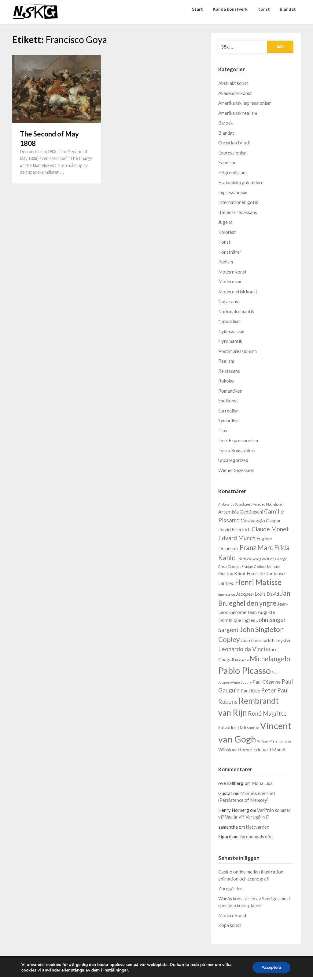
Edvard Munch (237, 537)
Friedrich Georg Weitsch (255, 559)
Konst (263, 9)
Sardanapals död (256, 836)
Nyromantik (230, 341)
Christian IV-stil (234, 142)
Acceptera (271, 967)
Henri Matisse (258, 582)
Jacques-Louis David (257, 594)
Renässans (229, 371)
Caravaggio (253, 520)
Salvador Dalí (232, 727)
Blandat (288, 9)
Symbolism (229, 420)
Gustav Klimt (232, 573)
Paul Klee (250, 690)
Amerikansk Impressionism (244, 103)
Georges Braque (240, 566)
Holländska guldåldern (240, 182)
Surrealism (229, 410)
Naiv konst (229, 301)
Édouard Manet (269, 749)
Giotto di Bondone (267, 566)
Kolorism (227, 232)
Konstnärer (229, 252)
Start (197, 9)
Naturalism (229, 321)
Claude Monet (270, 528)
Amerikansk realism (237, 113)
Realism (226, 361)
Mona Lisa (262, 783)
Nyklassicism (231, 331)
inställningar (115, 970)
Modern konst (232, 271)
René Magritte (267, 713)
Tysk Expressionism (238, 440)
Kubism (225, 261)
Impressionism (232, 192)
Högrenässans (233, 172)
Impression (226, 594)
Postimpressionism (237, 351)
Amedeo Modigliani (267, 504)
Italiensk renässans (237, 212)
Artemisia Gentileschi (240, 511)
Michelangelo (270, 659)
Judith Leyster (276, 640)
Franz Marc (256, 547)
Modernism (229, 281)
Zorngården (230, 888)
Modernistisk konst (237, 291)
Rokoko (226, 380)
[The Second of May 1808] (56, 88)
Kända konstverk (230, 9)
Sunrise (253, 728)
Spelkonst (228, 400)
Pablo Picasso (244, 670)
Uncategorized (233, 460)
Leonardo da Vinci (241, 648)
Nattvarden (257, 827)
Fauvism (226, 162)
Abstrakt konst (233, 83)
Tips (222, 430)
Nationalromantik (236, 311)
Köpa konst (229, 925)
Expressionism (233, 152)
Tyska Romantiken (236, 450)
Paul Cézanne (266, 682)
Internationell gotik (238, 202)
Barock (225, 122)
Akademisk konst (235, 93)
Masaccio (242, 660)
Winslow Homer (235, 749)
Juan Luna (251, 640)
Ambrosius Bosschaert (235, 504)
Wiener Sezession (236, 470)
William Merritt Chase (274, 741)
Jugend (225, 222)
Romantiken (230, 391)
